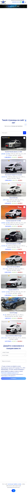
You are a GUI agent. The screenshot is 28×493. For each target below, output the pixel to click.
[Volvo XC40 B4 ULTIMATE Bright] (13, 327)
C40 (4, 268)
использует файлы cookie (14, 484)
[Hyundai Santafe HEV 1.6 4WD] (13, 212)
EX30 (4, 199)
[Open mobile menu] (25, 2)
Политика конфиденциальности (9, 373)
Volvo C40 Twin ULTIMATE (13, 266)
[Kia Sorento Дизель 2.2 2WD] (13, 235)
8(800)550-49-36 (15, 2)
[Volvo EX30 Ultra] (13, 189)
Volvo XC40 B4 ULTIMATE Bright (13, 335)
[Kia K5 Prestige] (13, 304)
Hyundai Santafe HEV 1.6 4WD (13, 220)
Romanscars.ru (12, 6)
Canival (3, 176)
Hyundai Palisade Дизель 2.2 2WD (13, 151)
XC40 (2, 337)
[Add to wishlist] (24, 138)
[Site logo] (3, 2)
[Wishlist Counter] (25, 124)
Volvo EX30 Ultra (13, 197)
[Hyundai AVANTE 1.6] (13, 281)
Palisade (3, 153)
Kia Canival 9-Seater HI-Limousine (13, 174)
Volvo (7, 199)
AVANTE (3, 291)
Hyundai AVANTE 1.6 (13, 289)
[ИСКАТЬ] (24, 132)
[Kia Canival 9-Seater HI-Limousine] (13, 166)
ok (13, 490)
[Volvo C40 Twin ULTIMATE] (13, 258)
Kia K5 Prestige (13, 312)
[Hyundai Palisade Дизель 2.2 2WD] (13, 143)
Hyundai (8, 153)
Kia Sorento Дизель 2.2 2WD (13, 243)
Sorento (3, 245)
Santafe (3, 222)
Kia (6, 176)
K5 (3, 314)
